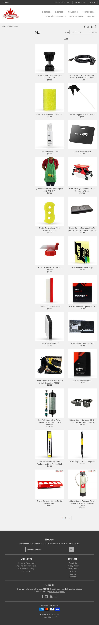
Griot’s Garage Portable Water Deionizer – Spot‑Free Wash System (82, 503)
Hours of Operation (26, 563)
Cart (94, 2)
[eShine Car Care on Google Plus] (96, 26)
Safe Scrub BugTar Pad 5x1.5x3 (49, 115)
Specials (91, 16)
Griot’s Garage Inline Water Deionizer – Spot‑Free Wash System (49, 422)
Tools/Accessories (55, 16)
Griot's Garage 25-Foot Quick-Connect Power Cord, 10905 (82, 76)
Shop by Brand (76, 16)
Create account (79, 2)
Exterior (46, 12)
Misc (10, 26)
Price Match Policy (26, 568)
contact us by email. (57, 591)
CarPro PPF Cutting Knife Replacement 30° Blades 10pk (49, 462)
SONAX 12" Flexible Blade (49, 306)
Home (4, 26)
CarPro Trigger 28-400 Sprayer (82, 115)
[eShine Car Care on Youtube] (92, 26)
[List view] (96, 32)
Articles (73, 571)
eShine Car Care (53, 614)
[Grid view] (93, 32)
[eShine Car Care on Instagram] (88, 26)
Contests (73, 577)
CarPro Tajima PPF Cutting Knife (82, 461)
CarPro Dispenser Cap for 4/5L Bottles (49, 268)
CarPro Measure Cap (49, 151)
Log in (69, 2)
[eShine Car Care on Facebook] (84, 26)
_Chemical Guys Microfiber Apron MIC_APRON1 (49, 189)
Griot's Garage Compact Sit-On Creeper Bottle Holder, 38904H (82, 421)
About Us (73, 563)
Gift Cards (26, 571)
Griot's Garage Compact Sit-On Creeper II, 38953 (82, 189)
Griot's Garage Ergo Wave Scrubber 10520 (49, 229)
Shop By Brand (72, 568)
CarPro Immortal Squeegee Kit (82, 306)
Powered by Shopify (49, 617)
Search (73, 574)
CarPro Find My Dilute (82, 380)
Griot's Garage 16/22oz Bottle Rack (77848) (49, 502)
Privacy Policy (73, 566)
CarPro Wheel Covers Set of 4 (82, 343)
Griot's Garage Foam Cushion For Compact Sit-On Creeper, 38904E (82, 229)
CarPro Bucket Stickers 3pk (82, 267)
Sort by (67, 32)
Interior (59, 12)
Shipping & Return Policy (26, 566)
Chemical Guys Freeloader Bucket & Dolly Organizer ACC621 (49, 381)
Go (71, 549)
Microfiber (88, 12)
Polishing (73, 12)
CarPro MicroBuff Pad (50, 343)
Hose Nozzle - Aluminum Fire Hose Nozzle (50, 76)
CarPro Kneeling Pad (82, 151)
